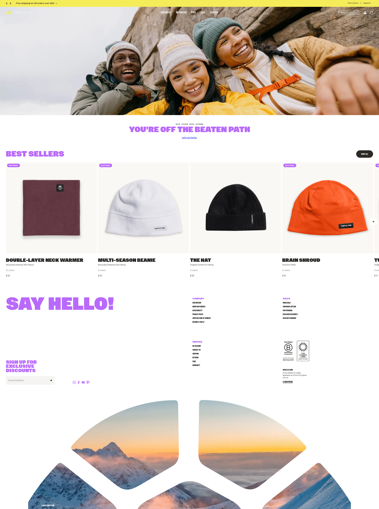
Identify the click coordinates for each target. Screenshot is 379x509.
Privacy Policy (197, 314)
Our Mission (196, 303)
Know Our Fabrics (198, 307)
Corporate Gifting (289, 307)
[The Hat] (235, 207)
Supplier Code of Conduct (201, 318)
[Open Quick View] (92, 249)
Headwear (166, 12)
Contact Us (196, 350)
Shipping (195, 354)
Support (367, 3)
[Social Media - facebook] (78, 382)
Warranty (196, 365)
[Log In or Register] (365, 12)
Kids (193, 12)
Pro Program (287, 311)
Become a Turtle (198, 322)
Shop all (364, 154)
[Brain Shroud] (327, 207)
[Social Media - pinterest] (88, 383)
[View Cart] (371, 12)
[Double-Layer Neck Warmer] (51, 207)
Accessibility (197, 311)
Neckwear (181, 12)
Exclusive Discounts (290, 314)
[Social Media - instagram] (74, 383)
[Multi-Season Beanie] (143, 207)
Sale (203, 12)
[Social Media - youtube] (83, 383)
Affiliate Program (289, 318)
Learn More (288, 382)
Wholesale (287, 303)
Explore (214, 12)
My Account (196, 346)
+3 (133, 270)
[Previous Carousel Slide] (6, 3)
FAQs (194, 361)
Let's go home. (189, 138)
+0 (317, 270)
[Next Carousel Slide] (10, 3)
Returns (195, 358)
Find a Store (353, 3)
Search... (345, 13)
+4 (41, 270)
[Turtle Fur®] (26, 12)
